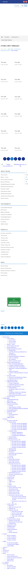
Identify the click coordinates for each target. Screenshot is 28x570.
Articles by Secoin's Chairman (8, 270)
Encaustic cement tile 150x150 (19, 428)
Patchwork (11, 451)
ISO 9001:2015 (12, 355)
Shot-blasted (14, 50)
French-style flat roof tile (15, 487)
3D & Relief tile (12, 450)
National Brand (12, 387)
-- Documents (9, 565)
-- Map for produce (10, 568)
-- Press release (10, 559)
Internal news (4, 275)
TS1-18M (3, 114)
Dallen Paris (12, 481)
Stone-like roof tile (13, 489)
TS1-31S (17, 148)
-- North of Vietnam (11, 535)
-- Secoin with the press (12, 556)
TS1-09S (17, 79)
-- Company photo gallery (12, 544)
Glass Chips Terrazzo (14, 462)
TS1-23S (3, 131)
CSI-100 (11, 405)
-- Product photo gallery (12, 543)
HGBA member (4, 224)
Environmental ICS (13, 414)
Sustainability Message (6, 207)
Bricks (10, 484)
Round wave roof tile (14, 492)
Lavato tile (11, 517)
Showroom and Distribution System (18, 377)
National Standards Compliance (17, 356)
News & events (4, 266)
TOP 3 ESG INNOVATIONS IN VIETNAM (18, 408)
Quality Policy (12, 350)
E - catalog (5, 562)
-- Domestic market (11, 375)
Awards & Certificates (6, 214)
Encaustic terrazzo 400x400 (19, 444)
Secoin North (12, 340)
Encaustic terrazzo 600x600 (19, 446)
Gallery (4, 541)
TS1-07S (3, 79)
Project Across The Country (15, 378)
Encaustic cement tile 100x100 (19, 429)
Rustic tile (11, 505)
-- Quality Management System (13, 349)
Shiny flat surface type (17, 511)
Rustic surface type (16, 514)
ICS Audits (3, 221)
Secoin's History (5, 198)
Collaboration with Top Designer (17, 366)
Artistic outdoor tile (5, 245)
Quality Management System (8, 184)
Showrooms (6, 550)
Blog (4, 548)
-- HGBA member (10, 417)
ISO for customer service (15, 360)
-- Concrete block (10, 528)
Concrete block (4, 254)
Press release (4, 273)
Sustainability (6, 204)
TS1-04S (3, 62)
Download (5, 563)
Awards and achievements (7, 196)
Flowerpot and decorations (15, 453)
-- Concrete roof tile (11, 486)
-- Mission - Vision (10, 344)
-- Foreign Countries (11, 540)
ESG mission (4, 210)
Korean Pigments (13, 532)
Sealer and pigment (6, 256)
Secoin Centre (12, 341)
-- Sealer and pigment (11, 529)
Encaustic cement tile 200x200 (19, 423)
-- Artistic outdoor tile (11, 504)
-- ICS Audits (9, 413)
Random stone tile (13, 510)
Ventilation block (5, 252)
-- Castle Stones (10, 478)
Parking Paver (12, 523)
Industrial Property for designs (16, 384)
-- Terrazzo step (10, 477)
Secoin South (12, 343)
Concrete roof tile (5, 242)
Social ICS (11, 416)
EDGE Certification (5, 212)
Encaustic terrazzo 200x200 (19, 441)
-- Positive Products (11, 411)
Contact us (5, 551)
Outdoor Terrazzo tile (14, 520)
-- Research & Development (13, 362)
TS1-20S (3, 96)
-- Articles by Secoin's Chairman (14, 557)
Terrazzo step (4, 238)
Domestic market (5, 189)
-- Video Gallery (10, 545)
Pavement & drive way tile (7, 247)
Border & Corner (13, 438)
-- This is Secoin (10, 338)
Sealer (10, 531)
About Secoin (5, 171)
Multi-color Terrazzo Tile (15, 507)
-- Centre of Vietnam (11, 537)
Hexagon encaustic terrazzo (19, 447)
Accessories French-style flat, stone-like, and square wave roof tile (19, 498)
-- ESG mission (9, 401)
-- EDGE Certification (11, 402)
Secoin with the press (6, 268)
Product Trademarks (14, 383)
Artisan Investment (13, 371)
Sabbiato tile (12, 508)
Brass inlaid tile (12, 454)
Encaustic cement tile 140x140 (19, 426)
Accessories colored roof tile (16, 495)
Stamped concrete (5, 249)
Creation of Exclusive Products (16, 365)
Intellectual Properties (6, 193)
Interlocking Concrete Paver (15, 522)
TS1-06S (17, 62)
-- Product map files (11, 566)
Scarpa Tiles (12, 475)
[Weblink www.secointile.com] (7, 166)
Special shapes (12, 437)
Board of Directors (5, 182)
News (2, 262)
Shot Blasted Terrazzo (14, 472)
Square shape (12, 422)
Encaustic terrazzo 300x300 (19, 443)
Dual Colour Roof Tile (14, 493)
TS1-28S (17, 131)
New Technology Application (16, 363)
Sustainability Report (6, 217)
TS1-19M (17, 114)
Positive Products (5, 219)
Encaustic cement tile (6, 233)
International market (6, 191)
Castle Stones (4, 240)
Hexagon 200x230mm (17, 432)
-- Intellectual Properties (12, 381)
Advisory (5, 547)
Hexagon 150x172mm (17, 434)
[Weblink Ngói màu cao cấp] (20, 166)
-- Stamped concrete (11, 525)
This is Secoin (4, 174)
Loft (10, 483)
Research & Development (7, 186)
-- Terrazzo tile (9, 457)
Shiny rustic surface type (18, 516)
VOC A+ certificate (13, 357)
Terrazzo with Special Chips (16, 474)
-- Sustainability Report (11, 410)
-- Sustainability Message (12, 399)
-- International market (11, 380)
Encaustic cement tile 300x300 (19, 425)
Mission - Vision (4, 177)
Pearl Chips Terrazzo (14, 460)
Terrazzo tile (14, 37)
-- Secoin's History (10, 396)
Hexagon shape (13, 431)
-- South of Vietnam (11, 538)
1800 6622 (5, 1)
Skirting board (12, 449)
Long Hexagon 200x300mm (19, 435)
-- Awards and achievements (13, 386)
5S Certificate (12, 359)
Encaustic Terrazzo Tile (14, 440)
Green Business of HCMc (15, 407)
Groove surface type (17, 513)
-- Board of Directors (11, 347)
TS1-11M (17, 96)
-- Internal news (10, 560)
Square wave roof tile (14, 490)
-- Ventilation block (10, 526)
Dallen (10, 480)
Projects (5, 534)
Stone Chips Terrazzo (6, 40)
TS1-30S (3, 148)
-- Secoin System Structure (12, 346)
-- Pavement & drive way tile (13, 519)
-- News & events (10, 554)
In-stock (11, 456)
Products (7, 37)
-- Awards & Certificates (12, 404)
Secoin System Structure (7, 179)
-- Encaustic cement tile (11, 420)
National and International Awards (17, 395)
